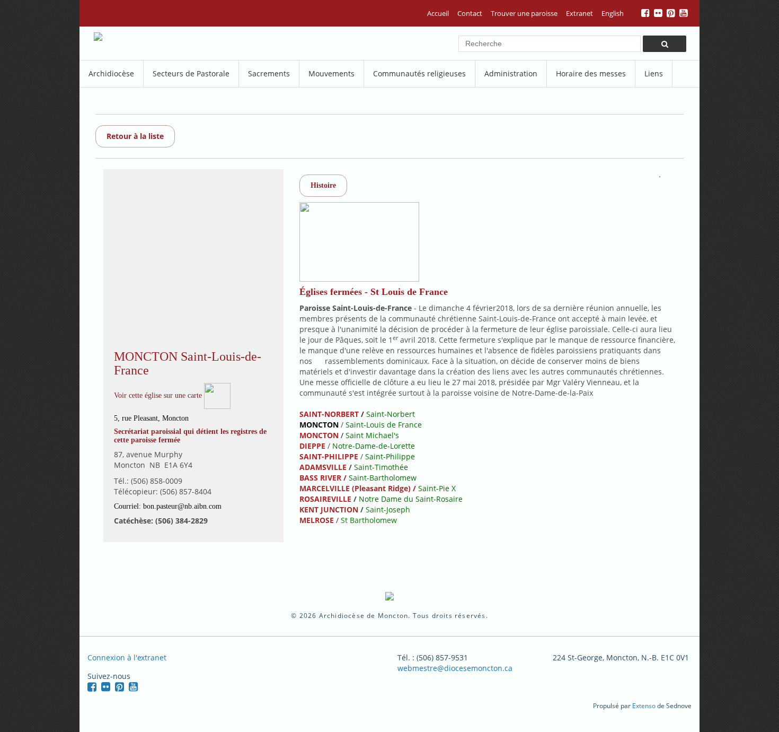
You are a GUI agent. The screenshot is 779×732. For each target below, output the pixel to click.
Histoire (323, 185)
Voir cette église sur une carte (159, 395)
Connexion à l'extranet (126, 657)
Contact (469, 13)
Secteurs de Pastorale (191, 73)
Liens (653, 73)
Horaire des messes (591, 73)
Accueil (438, 13)
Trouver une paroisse (524, 13)
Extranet (579, 13)
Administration (510, 73)
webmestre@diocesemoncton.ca (454, 668)
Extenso (644, 705)
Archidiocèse (111, 73)
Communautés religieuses (419, 73)
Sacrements (269, 73)
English (612, 13)
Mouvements (331, 73)
